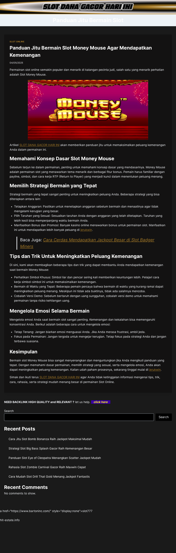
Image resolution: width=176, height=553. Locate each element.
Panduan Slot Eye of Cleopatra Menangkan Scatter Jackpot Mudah (55, 458)
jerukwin (155, 369)
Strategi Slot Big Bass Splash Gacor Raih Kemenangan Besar (50, 448)
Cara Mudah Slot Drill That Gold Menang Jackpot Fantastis (49, 476)
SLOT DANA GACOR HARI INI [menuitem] (39, 145)
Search (9, 411)
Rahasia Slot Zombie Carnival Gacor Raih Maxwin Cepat (47, 467)
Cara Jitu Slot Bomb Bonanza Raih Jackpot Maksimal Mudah (50, 439)
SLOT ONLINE (17, 41)
